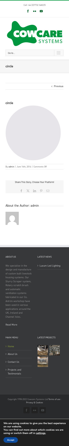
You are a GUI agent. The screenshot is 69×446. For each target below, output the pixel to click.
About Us (12, 354)
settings (40, 433)
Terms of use (54, 399)
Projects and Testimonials (14, 372)
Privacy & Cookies (34, 402)
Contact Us (13, 362)
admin (11, 166)
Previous (58, 86)
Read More (11, 324)
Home (11, 346)
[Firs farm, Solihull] (42, 350)
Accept (10, 440)
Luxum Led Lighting (50, 265)
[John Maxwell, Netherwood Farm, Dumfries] (42, 361)
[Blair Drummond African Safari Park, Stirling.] (54, 350)
